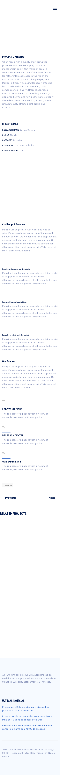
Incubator (8, 485)
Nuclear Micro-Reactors (30, 555)
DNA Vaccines (30, 619)
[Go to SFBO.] (13, 39)
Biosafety (24, 545)
